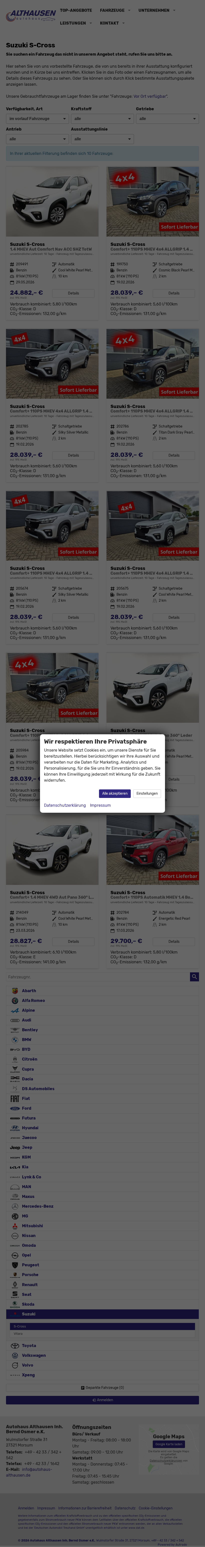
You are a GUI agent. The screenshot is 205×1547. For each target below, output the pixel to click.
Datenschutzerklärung (65, 805)
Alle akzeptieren (115, 793)
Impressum (100, 805)
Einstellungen (147, 793)
